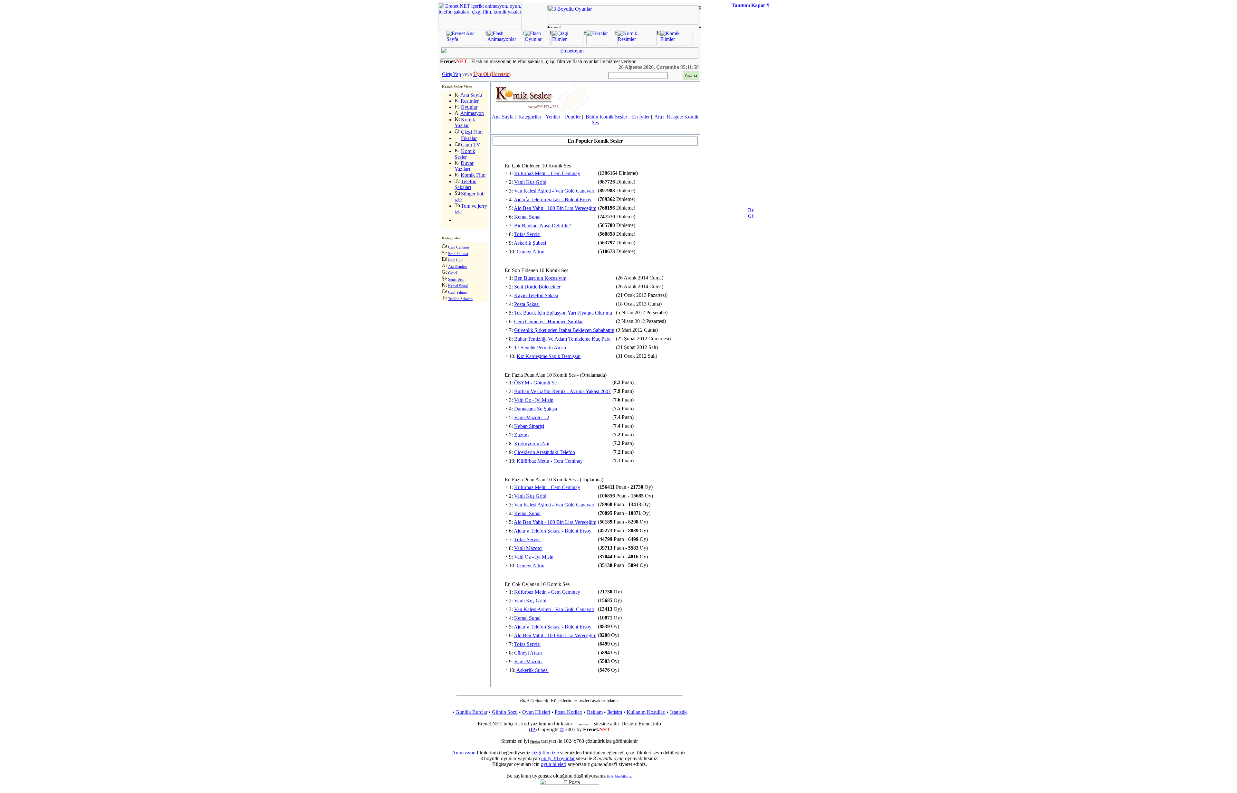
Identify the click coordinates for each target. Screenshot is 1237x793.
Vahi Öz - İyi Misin (533, 400)
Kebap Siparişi (529, 426)
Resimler (470, 101)
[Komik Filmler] (676, 43)
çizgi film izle (545, 752)
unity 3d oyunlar (558, 758)
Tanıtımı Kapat (748, 5)
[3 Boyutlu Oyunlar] (623, 23)
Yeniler (553, 116)
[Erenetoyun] (569, 57)
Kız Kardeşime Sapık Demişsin (548, 356)
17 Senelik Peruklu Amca (540, 347)
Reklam (595, 712)
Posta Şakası (527, 304)
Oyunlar (469, 107)
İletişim (614, 712)
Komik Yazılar (465, 122)
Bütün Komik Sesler (606, 116)
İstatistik (678, 712)
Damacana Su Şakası (535, 408)
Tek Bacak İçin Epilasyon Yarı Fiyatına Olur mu (563, 313)
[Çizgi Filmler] (567, 43)
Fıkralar (469, 138)
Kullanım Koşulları (646, 712)
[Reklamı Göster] (750, 240)
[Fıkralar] (600, 43)
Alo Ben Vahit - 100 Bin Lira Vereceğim (555, 208)
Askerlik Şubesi (530, 243)
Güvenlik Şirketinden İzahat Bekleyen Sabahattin (564, 330)
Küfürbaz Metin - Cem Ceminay (547, 173)
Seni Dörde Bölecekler (537, 286)
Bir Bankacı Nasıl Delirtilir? (542, 225)
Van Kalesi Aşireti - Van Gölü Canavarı (554, 191)
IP (533, 729)
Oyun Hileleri (536, 712)
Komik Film (473, 175)
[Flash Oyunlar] (537, 43)
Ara (658, 116)
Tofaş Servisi (527, 234)
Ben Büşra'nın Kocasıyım (540, 278)
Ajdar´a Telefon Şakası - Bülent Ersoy (552, 199)
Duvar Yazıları (464, 166)
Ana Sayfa (471, 95)
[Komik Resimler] (637, 43)
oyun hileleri (553, 764)
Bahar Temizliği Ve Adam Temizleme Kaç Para (562, 339)
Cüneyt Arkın (530, 251)
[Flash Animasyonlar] (504, 43)
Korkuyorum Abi (531, 443)
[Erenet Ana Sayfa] (465, 43)
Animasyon (472, 113)
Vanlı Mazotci (528, 548)
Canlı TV (470, 144)
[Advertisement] (750, 110)
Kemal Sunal (527, 217)
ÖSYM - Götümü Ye (535, 382)
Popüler (573, 116)
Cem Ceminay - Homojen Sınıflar (548, 321)
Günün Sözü (505, 712)
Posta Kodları (568, 712)
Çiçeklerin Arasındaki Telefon (544, 452)
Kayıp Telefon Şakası (536, 295)
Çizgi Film (472, 132)
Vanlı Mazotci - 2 (531, 417)
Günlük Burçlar (471, 712)
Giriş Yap (451, 74)
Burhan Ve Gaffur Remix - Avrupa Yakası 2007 (562, 391)
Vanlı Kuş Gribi (530, 182)
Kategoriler (529, 116)
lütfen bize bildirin (619, 776)
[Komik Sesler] (542, 111)
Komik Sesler (465, 154)
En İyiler (641, 116)
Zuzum (521, 435)
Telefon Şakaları (465, 184)
